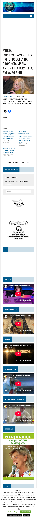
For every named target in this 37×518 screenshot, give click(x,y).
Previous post (13, 162)
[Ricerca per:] (18, 192)
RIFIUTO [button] (26, 515)
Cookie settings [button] (12, 512)
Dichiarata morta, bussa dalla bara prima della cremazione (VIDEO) (9, 150)
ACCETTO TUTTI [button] (25, 512)
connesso (15, 182)
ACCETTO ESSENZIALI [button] (15, 515)
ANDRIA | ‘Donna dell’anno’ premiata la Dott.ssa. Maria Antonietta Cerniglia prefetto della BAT (9, 134)
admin (11, 96)
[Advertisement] (18, 33)
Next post (25, 162)
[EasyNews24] (18, 7)
